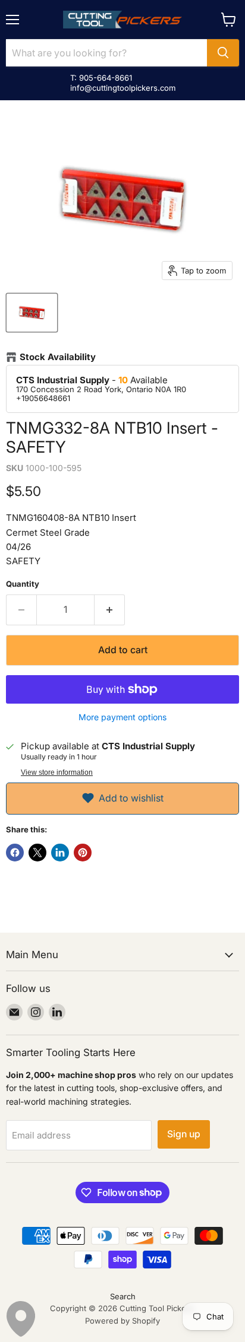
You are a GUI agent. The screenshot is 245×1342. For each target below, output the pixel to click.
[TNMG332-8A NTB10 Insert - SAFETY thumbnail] (32, 313)
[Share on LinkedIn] (60, 852)
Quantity (22, 584)
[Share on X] (37, 852)
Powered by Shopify (122, 1320)
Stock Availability (58, 357)
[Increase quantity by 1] (110, 609)
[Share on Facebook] (15, 852)
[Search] (223, 52)
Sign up (183, 1134)
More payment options (122, 717)
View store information (57, 772)
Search (123, 1296)
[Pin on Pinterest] (83, 852)
